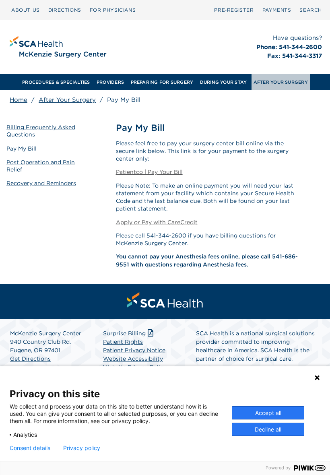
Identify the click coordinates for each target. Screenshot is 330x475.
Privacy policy (81, 448)
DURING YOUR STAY (223, 82)
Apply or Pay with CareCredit (157, 222)
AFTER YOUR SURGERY (281, 82)
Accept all (268, 412)
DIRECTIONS (64, 10)
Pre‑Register (234, 10)
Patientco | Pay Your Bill (149, 172)
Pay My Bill (21, 148)
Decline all (268, 429)
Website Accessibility (133, 358)
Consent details (30, 448)
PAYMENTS (276, 10)
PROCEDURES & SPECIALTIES (56, 82)
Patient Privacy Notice (134, 350)
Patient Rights (123, 342)
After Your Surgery (67, 99)
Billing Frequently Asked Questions (40, 131)
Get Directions (30, 358)
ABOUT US (25, 10)
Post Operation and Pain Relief (40, 166)
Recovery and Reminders (41, 183)
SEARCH (310, 10)
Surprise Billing (124, 333)
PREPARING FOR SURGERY (162, 82)
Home (18, 99)
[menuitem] (25, 10)
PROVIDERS (110, 82)
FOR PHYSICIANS (113, 10)
